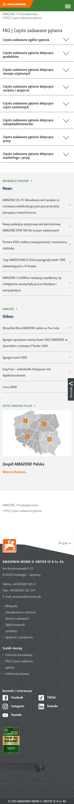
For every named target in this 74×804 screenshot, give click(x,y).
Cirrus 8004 (10, 386)
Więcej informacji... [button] (15, 471)
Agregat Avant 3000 (15, 357)
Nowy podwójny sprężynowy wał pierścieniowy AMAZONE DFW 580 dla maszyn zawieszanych (32, 227)
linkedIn (52, 705)
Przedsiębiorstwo (28, 13)
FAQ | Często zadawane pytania (22, 17)
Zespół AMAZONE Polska (17, 405)
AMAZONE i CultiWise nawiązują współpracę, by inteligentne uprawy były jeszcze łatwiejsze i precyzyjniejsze (32, 283)
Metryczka (11, 605)
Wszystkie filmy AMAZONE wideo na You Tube (31, 327)
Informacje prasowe (16, 180)
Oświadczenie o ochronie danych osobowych (20, 615)
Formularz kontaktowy (19, 654)
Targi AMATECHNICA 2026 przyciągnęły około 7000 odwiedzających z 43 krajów (34, 262)
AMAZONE (9, 13)
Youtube (16, 714)
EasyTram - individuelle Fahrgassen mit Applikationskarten (27, 372)
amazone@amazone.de (26, 596)
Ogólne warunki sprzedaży (15, 627)
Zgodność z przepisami (19, 636)
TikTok (51, 697)
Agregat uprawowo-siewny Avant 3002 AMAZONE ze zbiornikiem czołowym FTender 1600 (35, 342)
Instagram (17, 705)
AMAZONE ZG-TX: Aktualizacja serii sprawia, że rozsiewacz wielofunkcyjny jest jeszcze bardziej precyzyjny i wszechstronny (31, 206)
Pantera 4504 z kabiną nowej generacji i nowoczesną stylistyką (35, 244)
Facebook (16, 697)
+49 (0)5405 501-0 (24, 583)
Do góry (63, 542)
